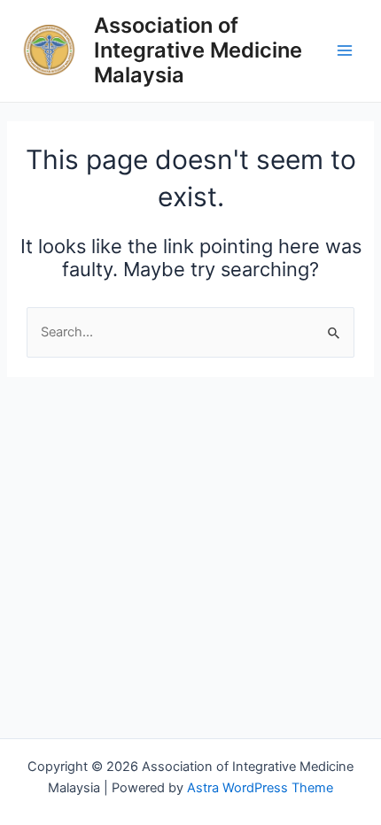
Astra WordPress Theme (260, 788)
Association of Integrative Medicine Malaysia (198, 50)
